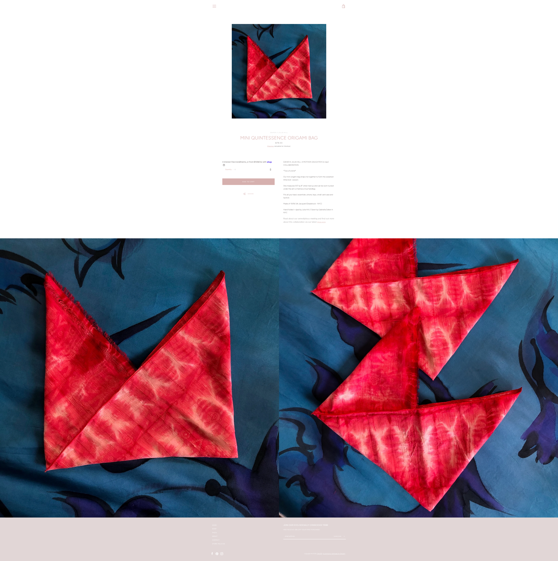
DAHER (319, 554)
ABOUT (215, 536)
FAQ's (214, 532)
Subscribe (338, 536)
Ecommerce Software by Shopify (334, 554)
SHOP (214, 529)
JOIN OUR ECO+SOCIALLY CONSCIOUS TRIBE (305, 525)
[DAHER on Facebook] (212, 553)
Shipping (270, 146)
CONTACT (216, 540)
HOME (214, 525)
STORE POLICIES (218, 544)
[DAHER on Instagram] (221, 553)
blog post (321, 222)
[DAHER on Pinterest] (216, 553)
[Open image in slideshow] (279, 71)
